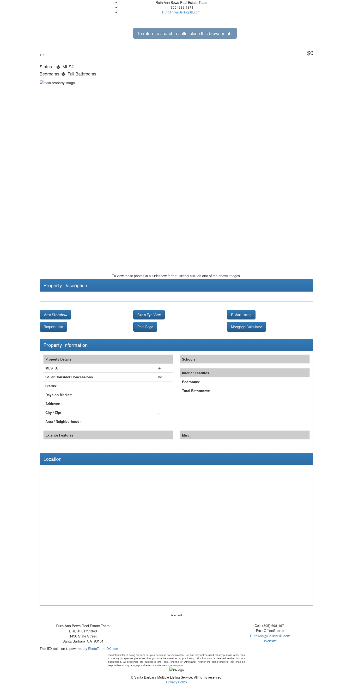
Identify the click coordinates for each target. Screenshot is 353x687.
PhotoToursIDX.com (103, 648)
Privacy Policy (176, 682)
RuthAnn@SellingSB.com (181, 12)
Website (270, 640)
